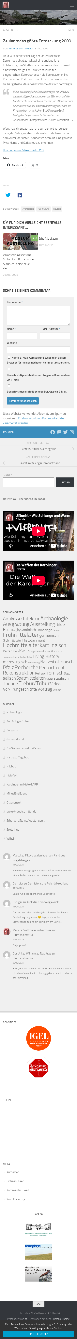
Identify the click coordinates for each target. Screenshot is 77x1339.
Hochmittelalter (21, 645)
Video (55, 683)
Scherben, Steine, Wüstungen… (26, 820)
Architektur (28, 618)
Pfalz (8, 667)
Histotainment (33, 640)
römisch (55, 673)
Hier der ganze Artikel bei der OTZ (23, 150)
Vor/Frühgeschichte (20, 689)
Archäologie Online (18, 721)
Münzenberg (34, 662)
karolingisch (53, 645)
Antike (9, 619)
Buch (7, 629)
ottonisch (64, 662)
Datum (56, 630)
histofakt (12, 775)
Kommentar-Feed (18, 1190)
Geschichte (10, 30)
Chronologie (44, 630)
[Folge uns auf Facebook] (52, 432)
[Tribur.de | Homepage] (7, 5)
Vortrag (45, 689)
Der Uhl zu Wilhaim (24, 953)
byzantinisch (26, 630)
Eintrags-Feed (15, 1181)
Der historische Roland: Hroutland (48, 883)
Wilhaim (11, 838)
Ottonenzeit (14, 802)
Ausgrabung (43, 208)
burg (14, 630)
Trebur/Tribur (34, 683)
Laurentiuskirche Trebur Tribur (18, 657)
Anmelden (13, 1172)
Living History (46, 656)
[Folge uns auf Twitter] (65, 432)
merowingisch (15, 661)
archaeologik (14, 712)
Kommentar (15, 302)
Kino (16, 651)
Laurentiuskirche (52, 651)
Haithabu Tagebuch (18, 757)
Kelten (7, 651)
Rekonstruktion (19, 673)
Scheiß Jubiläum (48, 238)
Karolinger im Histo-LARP (22, 784)
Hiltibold (12, 766)
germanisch (49, 635)
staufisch (61, 678)
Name (11, 329)
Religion (41, 673)
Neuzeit (57, 208)
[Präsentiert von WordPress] (26, 1319)
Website (12, 343)
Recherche (26, 667)
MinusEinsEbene (17, 793)
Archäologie (28, 208)
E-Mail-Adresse (50, 329)
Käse (24, 651)
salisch (9, 678)
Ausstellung (42, 624)
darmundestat (15, 739)
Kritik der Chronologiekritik (42, 902)
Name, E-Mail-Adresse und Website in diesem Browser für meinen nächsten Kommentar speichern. (38, 360)
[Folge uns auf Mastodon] (59, 432)
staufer (49, 678)
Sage (67, 673)
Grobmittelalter (12, 640)
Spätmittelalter (30, 678)
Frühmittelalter (21, 634)
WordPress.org (16, 1199)
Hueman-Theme (61, 1318)
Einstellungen (39, 1334)
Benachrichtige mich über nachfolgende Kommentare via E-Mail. (38, 378)
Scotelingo (13, 829)
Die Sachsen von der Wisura (23, 748)
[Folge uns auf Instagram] (71, 432)
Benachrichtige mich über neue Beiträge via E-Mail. (37, 391)
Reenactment (52, 667)
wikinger (57, 690)
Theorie (10, 683)
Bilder (60, 624)
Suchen (7, 475)
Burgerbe (12, 730)
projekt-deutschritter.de (21, 811)
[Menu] (72, 5)
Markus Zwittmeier (21, 48)
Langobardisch (36, 651)
